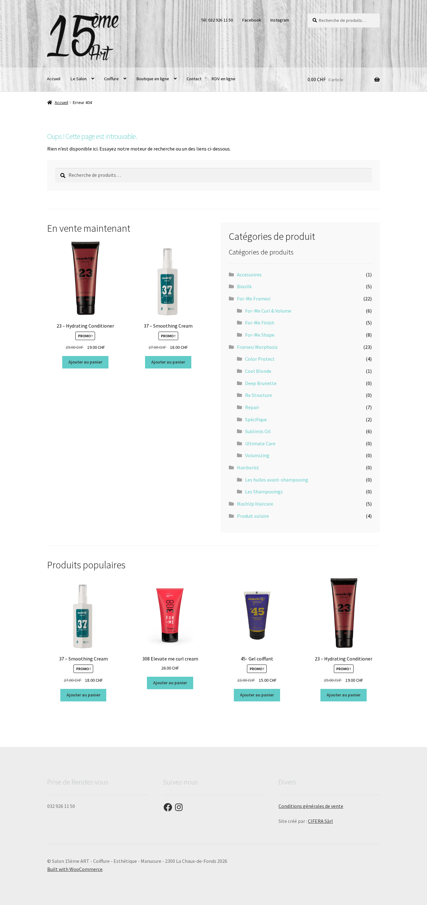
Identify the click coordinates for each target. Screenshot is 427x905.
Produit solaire (253, 516)
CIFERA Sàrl (320, 821)
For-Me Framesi (253, 298)
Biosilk (244, 286)
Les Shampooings (264, 491)
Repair (252, 407)
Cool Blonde (258, 371)
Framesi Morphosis (257, 347)
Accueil (53, 79)
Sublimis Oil (258, 431)
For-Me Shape (259, 335)
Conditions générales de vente (311, 806)
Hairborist (248, 467)
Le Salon (78, 79)
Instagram (279, 20)
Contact (194, 79)
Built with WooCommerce (75, 869)
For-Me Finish (259, 322)
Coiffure (111, 79)
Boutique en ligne (152, 79)
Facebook (251, 20)
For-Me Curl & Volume (268, 311)
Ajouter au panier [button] (85, 362)
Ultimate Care (260, 443)
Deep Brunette (261, 383)
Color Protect (260, 359)
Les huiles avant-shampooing (276, 480)
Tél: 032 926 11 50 (217, 20)
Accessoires (249, 274)
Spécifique (256, 419)
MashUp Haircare (255, 504)
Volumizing (257, 455)
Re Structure (258, 395)
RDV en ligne (223, 79)
